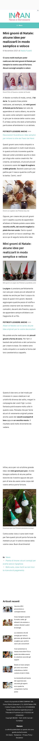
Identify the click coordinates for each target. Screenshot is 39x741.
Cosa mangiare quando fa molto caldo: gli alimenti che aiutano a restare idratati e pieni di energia (22, 622)
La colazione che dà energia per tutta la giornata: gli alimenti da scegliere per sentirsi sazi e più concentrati (22, 638)
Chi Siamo (9, 735)
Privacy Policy (27, 735)
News (8, 557)
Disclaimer (19, 738)
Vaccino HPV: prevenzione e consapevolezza (19, 609)
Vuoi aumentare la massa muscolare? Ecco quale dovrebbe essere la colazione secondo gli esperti (22, 654)
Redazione (17, 735)
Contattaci (19, 721)
